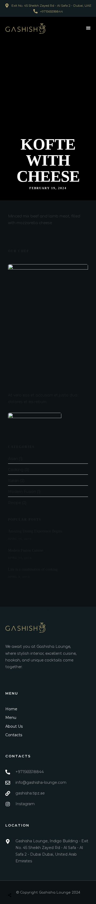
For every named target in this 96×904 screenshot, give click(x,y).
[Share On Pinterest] (31, 882)
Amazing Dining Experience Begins (35, 531)
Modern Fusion (22, 491)
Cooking (15, 469)
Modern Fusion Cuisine (25, 550)
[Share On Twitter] (23, 882)
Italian (13, 480)
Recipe (14, 502)
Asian (13, 458)
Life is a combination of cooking (33, 569)
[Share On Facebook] (15, 882)
